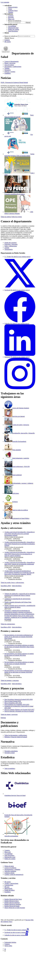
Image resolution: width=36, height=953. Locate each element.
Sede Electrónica (13, 31)
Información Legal (9, 857)
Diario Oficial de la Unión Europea (14, 907)
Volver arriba (8, 946)
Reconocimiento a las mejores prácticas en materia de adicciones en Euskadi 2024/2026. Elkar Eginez (19, 646)
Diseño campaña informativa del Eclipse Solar (17, 602)
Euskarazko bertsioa (10, 942)
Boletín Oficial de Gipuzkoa (12, 904)
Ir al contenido (5, 2)
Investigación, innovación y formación (23, 433)
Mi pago (6, 887)
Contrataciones (8, 885)
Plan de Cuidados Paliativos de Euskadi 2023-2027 (19, 709)
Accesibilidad (12, 26)
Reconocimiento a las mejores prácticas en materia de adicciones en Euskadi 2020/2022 (19, 663)
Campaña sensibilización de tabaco (14, 194)
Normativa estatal (9, 753)
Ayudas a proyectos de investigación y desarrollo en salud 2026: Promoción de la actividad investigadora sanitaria (19, 543)
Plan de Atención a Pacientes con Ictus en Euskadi (19, 711)
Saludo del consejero (10, 242)
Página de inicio (12, 7)
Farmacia (15, 501)
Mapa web (11, 19)
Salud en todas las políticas (20, 510)
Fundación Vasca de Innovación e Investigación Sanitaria (18, 815)
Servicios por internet (18, 416)
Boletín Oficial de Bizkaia (12, 902)
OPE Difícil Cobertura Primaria (18, 212)
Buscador (11, 17)
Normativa (7, 70)
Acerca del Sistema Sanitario (20, 408)
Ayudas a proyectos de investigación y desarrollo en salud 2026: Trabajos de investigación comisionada (19, 563)
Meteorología (8, 888)
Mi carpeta (7, 41)
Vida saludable (16, 450)
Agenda (6, 248)
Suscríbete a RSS (6, 586)
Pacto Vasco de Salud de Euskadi (19, 116)
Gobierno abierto (9, 873)
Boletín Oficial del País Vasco (13, 899)
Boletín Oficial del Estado (11, 906)
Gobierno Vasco (13, 10)
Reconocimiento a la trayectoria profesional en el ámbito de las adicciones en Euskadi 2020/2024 (18, 671)
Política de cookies (13, 29)
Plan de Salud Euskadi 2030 (12, 701)
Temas (10, 9)
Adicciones (15, 493)
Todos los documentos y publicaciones (15, 735)
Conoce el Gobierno (10, 868)
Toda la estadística (9, 768)
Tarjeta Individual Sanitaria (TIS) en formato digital (19, 154)
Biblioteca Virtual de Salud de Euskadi (15, 737)
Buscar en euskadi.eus (14, 21)
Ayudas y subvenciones (11, 883)
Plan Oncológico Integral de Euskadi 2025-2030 (18, 699)
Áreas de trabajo (9, 65)
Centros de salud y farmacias (20, 425)
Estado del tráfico (9, 890)
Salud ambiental (17, 475)
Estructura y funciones (10, 244)
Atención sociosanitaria (11, 836)
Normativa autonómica (11, 751)
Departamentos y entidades (12, 869)
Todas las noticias (6, 217)
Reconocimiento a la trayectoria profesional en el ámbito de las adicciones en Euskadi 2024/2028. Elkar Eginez (18, 636)
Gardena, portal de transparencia (13, 874)
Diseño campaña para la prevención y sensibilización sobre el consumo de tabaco (19, 606)
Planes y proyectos (9, 63)
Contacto (10, 15)
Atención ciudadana (10, 871)
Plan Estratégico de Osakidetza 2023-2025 (16, 704)
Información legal (13, 28)
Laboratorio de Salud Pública (20, 518)
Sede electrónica (17, 586)
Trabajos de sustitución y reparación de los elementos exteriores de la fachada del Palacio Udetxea (19, 594)
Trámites (10, 12)
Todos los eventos (16, 217)
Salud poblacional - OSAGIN (21, 466)
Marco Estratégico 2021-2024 (13, 703)
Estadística (7, 73)
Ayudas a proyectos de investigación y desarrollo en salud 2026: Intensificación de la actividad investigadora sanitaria (19, 533)
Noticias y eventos (9, 71)
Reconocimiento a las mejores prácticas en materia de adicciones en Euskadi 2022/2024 (19, 654)
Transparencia (8, 249)
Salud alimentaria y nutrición (20, 458)
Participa (3, 717)
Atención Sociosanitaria (19, 441)
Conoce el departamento (11, 61)
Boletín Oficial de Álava (11, 901)
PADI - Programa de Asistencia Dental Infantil (14, 82)
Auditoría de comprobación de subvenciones (17, 599)
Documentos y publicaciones (12, 66)
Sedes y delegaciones (10, 246)
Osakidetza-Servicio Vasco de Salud (14, 795)
